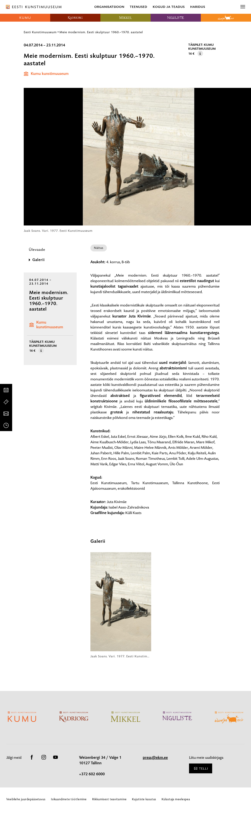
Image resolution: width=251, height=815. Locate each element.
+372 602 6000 (92, 774)
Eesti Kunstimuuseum (40, 32)
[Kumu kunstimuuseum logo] (25, 18)
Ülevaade (37, 249)
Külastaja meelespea (176, 799)
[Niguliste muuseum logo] (176, 18)
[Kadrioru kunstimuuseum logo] (75, 18)
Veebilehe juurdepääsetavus (25, 799)
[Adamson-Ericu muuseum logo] (226, 18)
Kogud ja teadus (169, 7)
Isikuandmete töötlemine (69, 799)
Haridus (197, 7)
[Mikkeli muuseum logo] (125, 18)
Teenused (138, 7)
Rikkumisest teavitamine (109, 799)
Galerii (38, 260)
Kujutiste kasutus (144, 799)
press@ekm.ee (155, 757)
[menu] (242, 7)
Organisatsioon (109, 7)
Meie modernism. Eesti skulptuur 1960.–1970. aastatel (101, 32)
